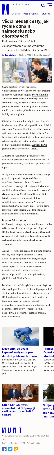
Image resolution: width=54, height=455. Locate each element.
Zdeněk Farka (39, 144)
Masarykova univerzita (19, 435)
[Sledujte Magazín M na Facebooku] (4, 449)
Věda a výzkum (9, 54)
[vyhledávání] (43, 5)
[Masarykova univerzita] (11, 431)
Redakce (6, 443)
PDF (23, 443)
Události (16, 13)
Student (46, 13)
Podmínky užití (33, 443)
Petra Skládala (40, 94)
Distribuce (15, 443)
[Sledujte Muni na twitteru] (10, 449)
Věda (30, 13)
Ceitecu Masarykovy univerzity (20, 98)
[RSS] (16, 449)
